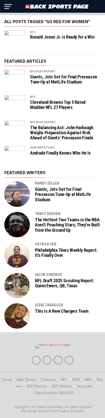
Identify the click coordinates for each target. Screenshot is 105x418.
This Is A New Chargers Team (61, 311)
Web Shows (26, 379)
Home (7, 379)
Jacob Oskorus (48, 274)
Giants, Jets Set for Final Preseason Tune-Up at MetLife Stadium (63, 79)
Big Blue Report (43, 71)
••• (19, 386)
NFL (33, 32)
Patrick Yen (45, 244)
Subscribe (85, 386)
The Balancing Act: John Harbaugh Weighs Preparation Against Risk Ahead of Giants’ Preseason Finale (61, 132)
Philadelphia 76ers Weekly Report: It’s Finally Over (66, 253)
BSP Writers (62, 386)
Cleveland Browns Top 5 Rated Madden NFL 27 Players (57, 105)
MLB (76, 379)
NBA (87, 379)
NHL (99, 379)
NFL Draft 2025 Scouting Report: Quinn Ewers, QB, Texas (64, 283)
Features (48, 379)
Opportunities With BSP (54, 393)
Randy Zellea (47, 183)
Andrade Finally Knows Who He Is (60, 153)
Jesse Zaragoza (49, 305)
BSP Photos (37, 386)
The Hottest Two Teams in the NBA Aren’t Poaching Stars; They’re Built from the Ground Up (67, 224)
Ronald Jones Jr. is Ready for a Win (62, 37)
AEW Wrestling (42, 147)
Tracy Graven (47, 213)
